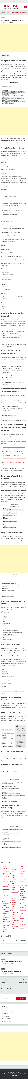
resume (3, 17)
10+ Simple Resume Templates (6, 909)
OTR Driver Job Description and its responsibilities (7, 917)
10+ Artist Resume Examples (22, 893)
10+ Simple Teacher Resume (11, 971)
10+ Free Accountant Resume (11, 961)
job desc (6, 1013)
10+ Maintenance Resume (6, 925)
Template (6, 1021)
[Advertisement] (14, 38)
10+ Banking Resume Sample (23, 911)
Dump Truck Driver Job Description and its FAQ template (6, 882)
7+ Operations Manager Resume (23, 887)
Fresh (11, 22)
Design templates (8, 1011)
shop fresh (11, 6)
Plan (5, 1016)
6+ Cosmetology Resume (14, 912)
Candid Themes (15, 1075)
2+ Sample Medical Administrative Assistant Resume (15, 920)
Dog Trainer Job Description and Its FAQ (13, 451)
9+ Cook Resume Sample (13, 883)
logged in (9, 992)
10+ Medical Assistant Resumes (23, 926)
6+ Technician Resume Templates (14, 893)
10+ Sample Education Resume (23, 880)
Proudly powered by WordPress (10, 1073)
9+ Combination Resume (6, 903)
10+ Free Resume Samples (5, 897)
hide (8, 55)
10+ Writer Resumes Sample (6, 890)
